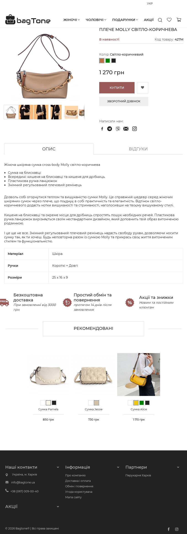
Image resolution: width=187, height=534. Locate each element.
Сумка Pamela (48, 409)
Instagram (177, 529)
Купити (117, 88)
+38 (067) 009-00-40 (19, 5)
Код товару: (164, 39)
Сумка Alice (139, 409)
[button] (26, 112)
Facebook (168, 529)
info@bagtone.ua (23, 482)
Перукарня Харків (138, 475)
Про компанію (75, 475)
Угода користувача (78, 491)
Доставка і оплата (78, 481)
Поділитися (102, 128)
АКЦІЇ (11, 506)
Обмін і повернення (79, 486)
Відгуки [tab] (138, 148)
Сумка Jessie (93, 409)
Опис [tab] (48, 148)
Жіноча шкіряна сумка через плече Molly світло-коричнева (110, 128)
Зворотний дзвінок (123, 101)
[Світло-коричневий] (102, 61)
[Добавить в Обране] (142, 87)
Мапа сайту (73, 497)
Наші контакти (21, 467)
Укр (156, 5)
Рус (149, 5)
